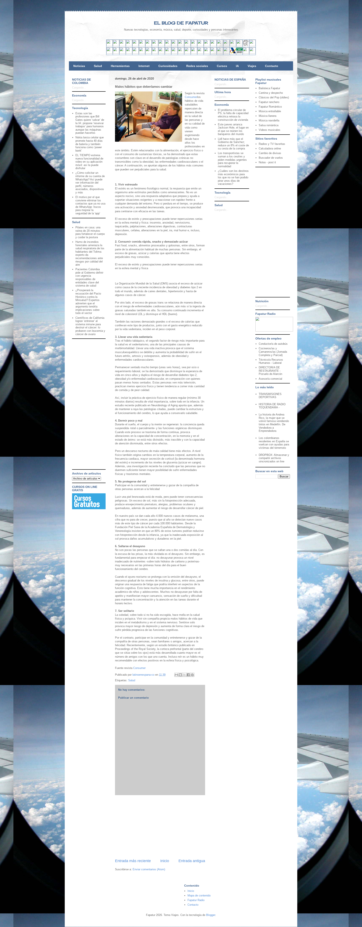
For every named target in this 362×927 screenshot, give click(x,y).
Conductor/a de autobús (273, 343)
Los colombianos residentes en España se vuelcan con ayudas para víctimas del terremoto (274, 442)
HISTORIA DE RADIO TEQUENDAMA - (272, 406)
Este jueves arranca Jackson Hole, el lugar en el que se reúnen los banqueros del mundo (233, 129)
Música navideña (269, 120)
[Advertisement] (160, 827)
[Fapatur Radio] (274, 330)
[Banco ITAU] (200, 52)
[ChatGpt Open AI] (207, 45)
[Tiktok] (155, 45)
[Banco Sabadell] (122, 52)
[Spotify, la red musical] (161, 45)
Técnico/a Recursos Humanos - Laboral (271, 361)
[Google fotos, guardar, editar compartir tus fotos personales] (174, 45)
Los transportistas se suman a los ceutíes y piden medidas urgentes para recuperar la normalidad (232, 160)
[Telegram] (181, 45)
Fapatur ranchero (269, 102)
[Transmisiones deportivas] (252, 52)
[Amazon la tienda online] (252, 45)
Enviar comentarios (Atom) (149, 869)
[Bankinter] (129, 52)
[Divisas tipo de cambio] (239, 45)
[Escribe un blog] (180, 675)
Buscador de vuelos (271, 157)
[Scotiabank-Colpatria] (181, 52)
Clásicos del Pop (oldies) (274, 97)
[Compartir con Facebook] (188, 675)
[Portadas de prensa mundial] (246, 45)
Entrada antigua (191, 861)
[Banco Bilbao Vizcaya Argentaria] (135, 52)
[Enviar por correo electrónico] (176, 675)
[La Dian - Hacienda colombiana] (220, 52)
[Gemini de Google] (200, 45)
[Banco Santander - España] (109, 52)
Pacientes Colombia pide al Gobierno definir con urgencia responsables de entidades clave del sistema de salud (89, 277)
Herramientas (120, 66)
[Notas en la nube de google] (226, 45)
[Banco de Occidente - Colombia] (207, 52)
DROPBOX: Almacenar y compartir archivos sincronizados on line (274, 458)
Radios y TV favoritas (272, 143)
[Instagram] (148, 45)
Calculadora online (270, 148)
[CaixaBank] (116, 52)
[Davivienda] (174, 52)
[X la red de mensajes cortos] (135, 45)
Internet (144, 66)
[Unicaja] (142, 52)
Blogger (210, 915)
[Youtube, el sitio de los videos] (168, 45)
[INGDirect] (148, 52)
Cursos (222, 66)
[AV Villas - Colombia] (161, 52)
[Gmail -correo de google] (109, 45)
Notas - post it (267, 162)
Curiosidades (167, 66)
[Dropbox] (194, 45)
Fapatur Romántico (270, 106)
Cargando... (79, 87)
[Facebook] (142, 45)
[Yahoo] (116, 45)
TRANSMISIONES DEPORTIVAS (270, 395)
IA (237, 66)
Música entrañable (270, 111)
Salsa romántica (268, 125)
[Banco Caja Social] (187, 52)
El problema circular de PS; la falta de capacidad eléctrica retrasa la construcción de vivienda (233, 114)
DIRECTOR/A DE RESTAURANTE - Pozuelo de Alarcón (270, 370)
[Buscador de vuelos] (233, 45)
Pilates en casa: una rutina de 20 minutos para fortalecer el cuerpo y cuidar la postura (90, 232)
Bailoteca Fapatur (269, 88)
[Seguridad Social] (246, 52)
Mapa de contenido (199, 895)
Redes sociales (197, 66)
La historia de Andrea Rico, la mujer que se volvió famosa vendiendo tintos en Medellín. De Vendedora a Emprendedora (274, 422)
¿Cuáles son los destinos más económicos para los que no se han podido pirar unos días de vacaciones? (233, 177)
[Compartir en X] (184, 675)
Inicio (164, 861)
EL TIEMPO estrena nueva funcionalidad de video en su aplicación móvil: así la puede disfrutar (89, 162)
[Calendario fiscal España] (239, 52)
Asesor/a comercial (270, 378)
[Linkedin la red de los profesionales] (129, 45)
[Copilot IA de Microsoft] (213, 45)
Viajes (252, 66)
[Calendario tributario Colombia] (226, 52)
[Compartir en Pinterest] (192, 675)
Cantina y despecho (271, 92)
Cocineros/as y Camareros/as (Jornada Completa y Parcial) (273, 351)
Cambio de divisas (270, 153)
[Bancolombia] (168, 52)
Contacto (271, 66)
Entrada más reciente (133, 861)
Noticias (79, 66)
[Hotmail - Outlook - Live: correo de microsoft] (122, 45)
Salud (98, 66)
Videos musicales (269, 129)
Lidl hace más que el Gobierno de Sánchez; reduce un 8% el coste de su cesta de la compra (233, 143)
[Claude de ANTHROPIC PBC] (220, 45)
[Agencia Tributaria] (233, 52)
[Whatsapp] (187, 45)
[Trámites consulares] (213, 52)
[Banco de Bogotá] (194, 52)
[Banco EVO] (155, 52)
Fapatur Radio (195, 900)
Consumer (191, 97)
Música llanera (267, 115)
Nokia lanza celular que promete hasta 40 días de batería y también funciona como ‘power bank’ (89, 144)
